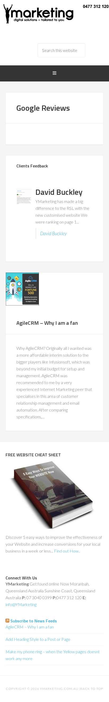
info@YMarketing (21, 604)
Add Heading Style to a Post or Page (38, 639)
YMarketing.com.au (59, 689)
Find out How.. (67, 550)
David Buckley (53, 233)
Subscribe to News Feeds (33, 621)
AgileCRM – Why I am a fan (47, 323)
